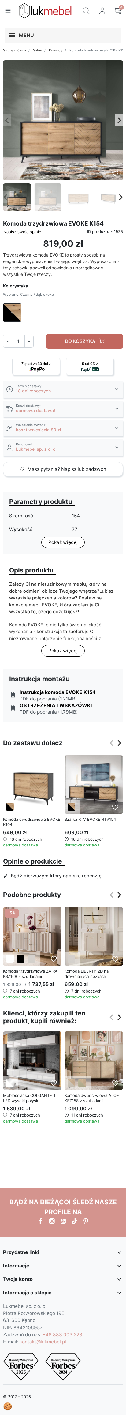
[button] (86, 11)
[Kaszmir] (31, 959)
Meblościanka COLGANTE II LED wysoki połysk (29, 1098)
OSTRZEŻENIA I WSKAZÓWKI (56, 705)
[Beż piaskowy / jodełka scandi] (71, 1083)
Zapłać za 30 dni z (36, 364)
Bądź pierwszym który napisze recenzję (52, 876)
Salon (37, 50)
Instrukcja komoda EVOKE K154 (58, 692)
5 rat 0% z (90, 364)
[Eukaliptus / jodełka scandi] (82, 1083)
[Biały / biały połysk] (10, 1083)
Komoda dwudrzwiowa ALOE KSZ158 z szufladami (92, 1098)
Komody (55, 50)
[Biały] (10, 959)
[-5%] (32, 936)
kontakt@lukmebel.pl (43, 1342)
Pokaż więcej (63, 542)
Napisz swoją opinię (22, 231)
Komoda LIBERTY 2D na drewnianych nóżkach (87, 974)
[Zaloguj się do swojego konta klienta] (102, 11)
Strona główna (14, 50)
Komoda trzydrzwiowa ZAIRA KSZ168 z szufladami (30, 974)
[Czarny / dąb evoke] (10, 807)
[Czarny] (20, 959)
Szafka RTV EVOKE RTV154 (90, 819)
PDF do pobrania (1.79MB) (49, 712)
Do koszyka (81, 341)
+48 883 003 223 (62, 1335)
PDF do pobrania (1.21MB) (48, 699)
